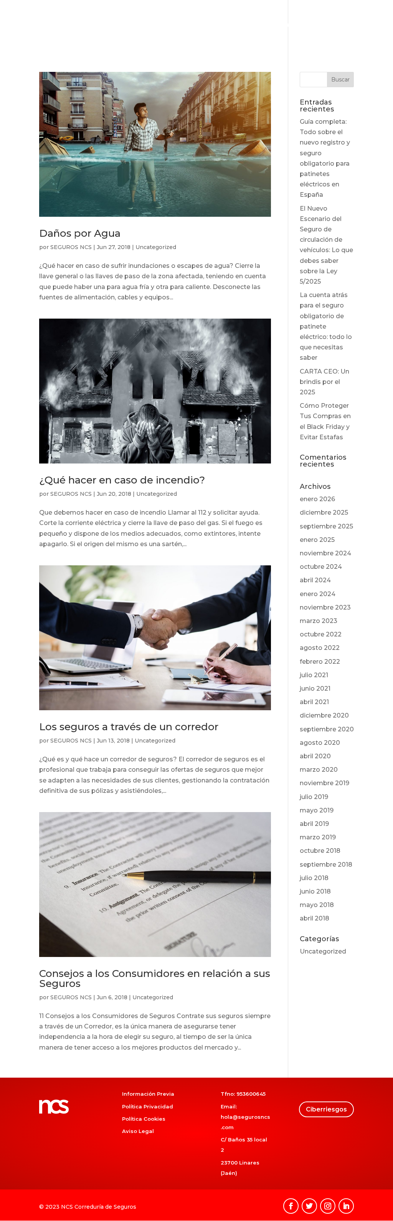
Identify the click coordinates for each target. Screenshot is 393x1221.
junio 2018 (315, 891)
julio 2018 (314, 878)
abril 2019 (314, 823)
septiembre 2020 (327, 729)
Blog (291, 25)
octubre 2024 (321, 566)
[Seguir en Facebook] (291, 1206)
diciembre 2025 (324, 512)
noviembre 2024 (325, 553)
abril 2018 (314, 918)
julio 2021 (314, 675)
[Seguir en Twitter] (309, 1206)
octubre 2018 (320, 850)
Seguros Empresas (248, 25)
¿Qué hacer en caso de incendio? (122, 480)
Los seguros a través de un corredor (128, 727)
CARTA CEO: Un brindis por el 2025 (324, 382)
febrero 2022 (320, 661)
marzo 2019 (318, 837)
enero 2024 (317, 594)
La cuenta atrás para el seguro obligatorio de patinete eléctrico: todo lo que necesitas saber (326, 326)
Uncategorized (155, 247)
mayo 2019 (317, 810)
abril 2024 (315, 580)
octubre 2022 (321, 634)
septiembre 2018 (326, 864)
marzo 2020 (319, 769)
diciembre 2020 (324, 715)
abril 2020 (315, 756)
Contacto (367, 25)
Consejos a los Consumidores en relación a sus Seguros (154, 978)
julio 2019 (314, 797)
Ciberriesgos (326, 25)
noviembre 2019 (324, 783)
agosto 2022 (320, 647)
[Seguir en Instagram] (327, 1206)
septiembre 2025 (326, 526)
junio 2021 (315, 688)
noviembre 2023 (325, 607)
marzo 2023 (318, 621)
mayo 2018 (317, 905)
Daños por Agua (80, 233)
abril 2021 (314, 702)
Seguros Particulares (174, 25)
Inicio (127, 25)
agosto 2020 (320, 742)
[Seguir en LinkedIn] (346, 1206)
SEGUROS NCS (71, 247)
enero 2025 (317, 539)
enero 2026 (317, 499)
